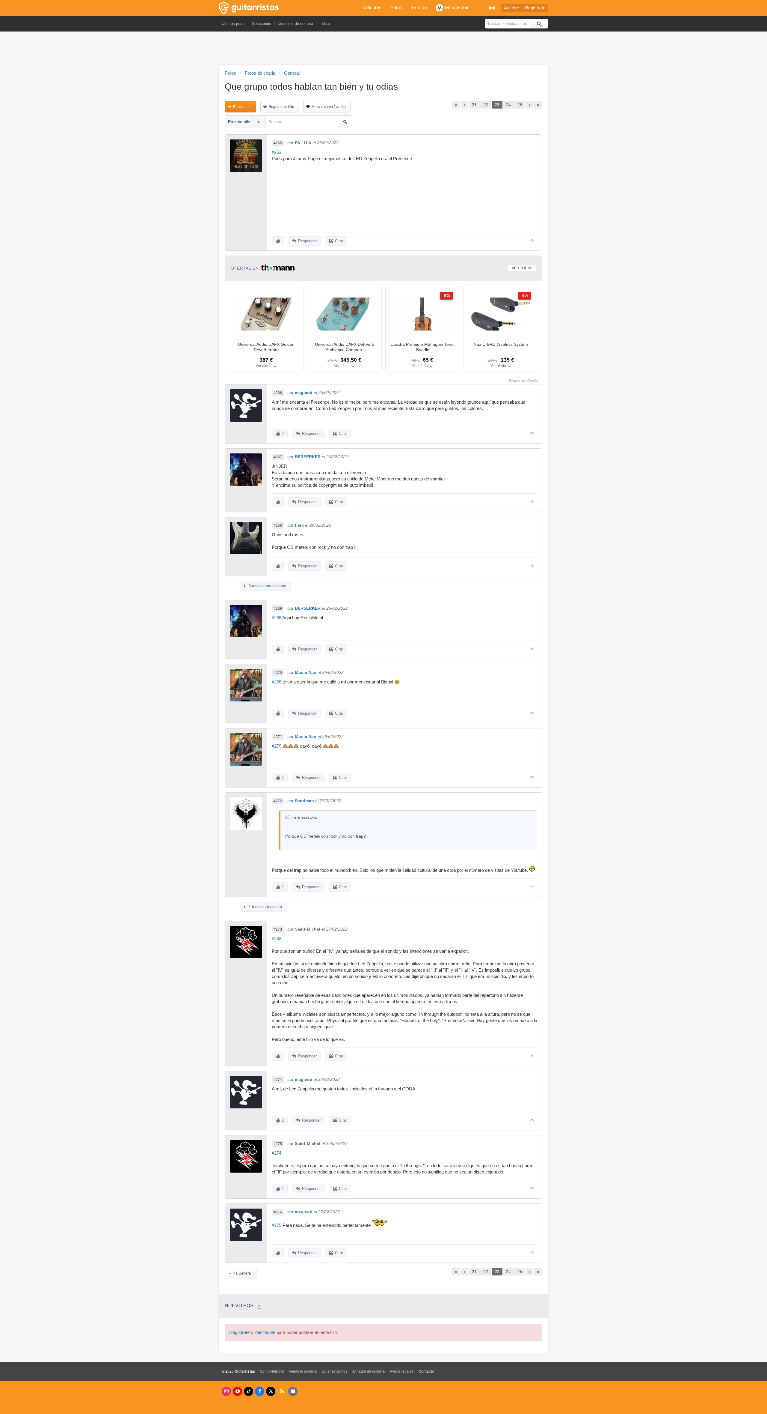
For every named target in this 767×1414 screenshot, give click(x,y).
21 (474, 104)
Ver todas (522, 268)
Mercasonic (457, 7)
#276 (278, 1212)
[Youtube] (237, 1391)
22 (485, 104)
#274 (278, 1080)
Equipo (419, 7)
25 (519, 104)
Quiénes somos (334, 1371)
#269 (278, 608)
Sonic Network (272, 1371)
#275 (278, 1144)
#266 (278, 393)
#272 (278, 801)
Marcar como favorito (329, 107)
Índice (324, 23)
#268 (278, 525)
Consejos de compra (295, 23)
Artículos (372, 7)
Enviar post (242, 107)
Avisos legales (401, 1371)
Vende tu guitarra (303, 1371)
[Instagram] (226, 1391)
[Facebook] (259, 1391)
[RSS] (281, 1391)
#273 (278, 929)
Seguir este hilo (281, 107)
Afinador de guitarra (368, 1371)
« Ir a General (241, 1273)
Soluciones (261, 23)
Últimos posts (234, 23)
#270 (278, 673)
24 (508, 104)
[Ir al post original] (287, 817)
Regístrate (535, 7)
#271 (278, 737)
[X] (270, 1391)
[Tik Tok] (248, 1391)
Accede (511, 7)
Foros (396, 7)
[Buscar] (539, 23)
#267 (278, 457)
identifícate (264, 1332)
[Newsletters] (293, 1391)
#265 (278, 143)
